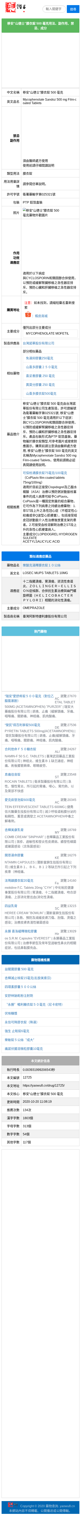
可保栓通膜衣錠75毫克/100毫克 (45, 473)
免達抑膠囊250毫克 (39, 358)
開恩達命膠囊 (14, 855)
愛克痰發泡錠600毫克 (20, 800)
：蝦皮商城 (39, 316)
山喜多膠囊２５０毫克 (41, 367)
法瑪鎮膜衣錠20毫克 (19, 880)
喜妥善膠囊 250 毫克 (40, 376)
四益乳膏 (11, 906)
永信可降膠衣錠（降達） (22, 1022)
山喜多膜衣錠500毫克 (41, 393)
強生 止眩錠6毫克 (17, 1031)
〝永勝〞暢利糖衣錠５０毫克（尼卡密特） (34, 1004)
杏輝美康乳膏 (14, 830)
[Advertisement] (40, 60)
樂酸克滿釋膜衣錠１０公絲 (42, 565)
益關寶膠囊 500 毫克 (19, 969)
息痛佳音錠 (12, 774)
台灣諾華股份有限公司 (38, 343)
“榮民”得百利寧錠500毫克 (22, 725)
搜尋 (73, 9)
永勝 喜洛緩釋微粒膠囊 (21, 931)
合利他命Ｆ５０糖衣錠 (20, 749)
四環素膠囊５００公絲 (20, 987)
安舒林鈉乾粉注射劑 (19, 995)
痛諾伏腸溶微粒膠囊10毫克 (24, 1048)
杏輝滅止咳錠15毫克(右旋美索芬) (28, 978)
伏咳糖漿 (11, 1013)
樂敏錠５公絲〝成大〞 (20, 1040)
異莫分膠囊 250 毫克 (40, 384)
